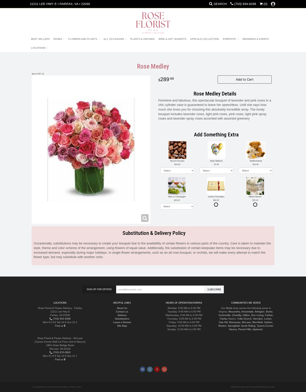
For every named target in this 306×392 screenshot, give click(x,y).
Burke (269, 311)
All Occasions (113, 39)
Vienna (233, 329)
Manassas (234, 322)
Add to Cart (245, 79)
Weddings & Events (255, 39)
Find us (59, 325)
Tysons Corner (265, 325)
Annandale (247, 311)
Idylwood (257, 329)
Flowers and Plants (82, 39)
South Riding (248, 325)
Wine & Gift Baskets (172, 39)
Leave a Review (122, 322)
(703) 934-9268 (245, 4)
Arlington (260, 311)
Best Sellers (40, 39)
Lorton (267, 318)
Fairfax (269, 315)
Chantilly (236, 315)
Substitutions (122, 318)
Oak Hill (223, 322)
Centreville (224, 315)
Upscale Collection (204, 39)
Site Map (122, 325)
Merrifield (257, 322)
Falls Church (244, 318)
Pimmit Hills (244, 329)
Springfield (234, 325)
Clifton (246, 315)
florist (229, 308)
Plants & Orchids (142, 39)
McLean (246, 322)
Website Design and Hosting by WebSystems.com (252, 387)
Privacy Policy (76, 387)
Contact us (122, 311)
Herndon (258, 318)
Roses (57, 39)
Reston (222, 325)
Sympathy (229, 39)
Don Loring (257, 315)
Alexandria (234, 311)
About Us (122, 308)
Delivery (122, 315)
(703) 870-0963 (61, 352)
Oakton (268, 322)
